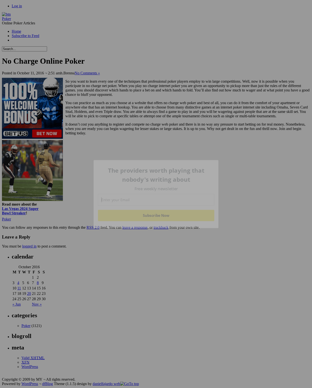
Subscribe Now (156, 215)
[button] (156, 175)
